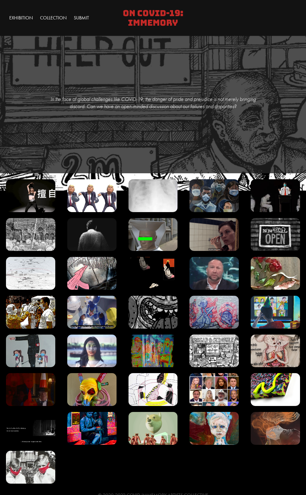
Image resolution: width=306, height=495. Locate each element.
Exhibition (21, 18)
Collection (53, 18)
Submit (81, 18)
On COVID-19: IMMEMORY (154, 17)
